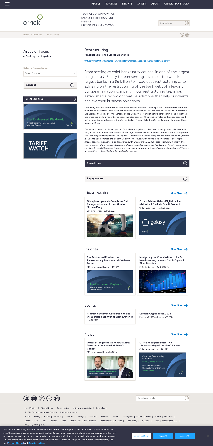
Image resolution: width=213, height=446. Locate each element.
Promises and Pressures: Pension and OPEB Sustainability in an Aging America (110, 315)
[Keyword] (187, 398)
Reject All (163, 436)
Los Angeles (127, 417)
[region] (106, 436)
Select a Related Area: (35, 68)
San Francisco (90, 421)
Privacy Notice (47, 408)
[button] (182, 35)
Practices (111, 3)
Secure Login (101, 408)
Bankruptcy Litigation (38, 56)
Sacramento (75, 421)
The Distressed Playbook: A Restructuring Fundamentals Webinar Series (108, 260)
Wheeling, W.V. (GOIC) (35, 425)
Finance (86, 21)
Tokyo (156, 421)
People (96, 3)
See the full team (35, 99)
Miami (139, 417)
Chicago (80, 417)
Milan (148, 417)
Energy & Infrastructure (97, 18)
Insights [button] (127, 3)
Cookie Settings (141, 436)
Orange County (32, 421)
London (115, 417)
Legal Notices (31, 408)
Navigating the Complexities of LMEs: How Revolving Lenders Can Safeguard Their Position (161, 260)
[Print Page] (187, 35)
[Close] (208, 435)
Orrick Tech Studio (176, 3)
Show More (94, 163)
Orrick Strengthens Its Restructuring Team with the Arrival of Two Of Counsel (108, 345)
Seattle (118, 421)
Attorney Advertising (82, 408)
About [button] (155, 3)
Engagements (95, 178)
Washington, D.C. (170, 421)
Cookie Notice (63, 408)
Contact (31, 85)
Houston (104, 417)
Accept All (184, 436)
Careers (142, 3)
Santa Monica (106, 421)
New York (168, 417)
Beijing (37, 417)
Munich (158, 417)
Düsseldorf (92, 417)
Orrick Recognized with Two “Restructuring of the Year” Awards (160, 344)
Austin (27, 417)
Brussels (57, 417)
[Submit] (187, 23)
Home (26, 35)
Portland (53, 421)
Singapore (145, 421)
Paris (44, 421)
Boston (47, 417)
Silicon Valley (131, 421)
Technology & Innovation (98, 14)
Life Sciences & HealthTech (97, 25)
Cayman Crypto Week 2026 (155, 313)
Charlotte (69, 417)
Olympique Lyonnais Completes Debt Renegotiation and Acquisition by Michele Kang (108, 204)
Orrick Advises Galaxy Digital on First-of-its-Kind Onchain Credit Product (161, 203)
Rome (63, 421)
